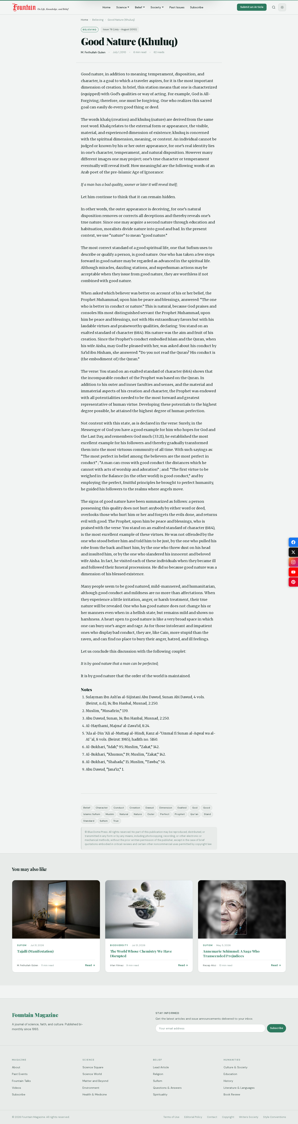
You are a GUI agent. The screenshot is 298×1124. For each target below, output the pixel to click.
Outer (150, 814)
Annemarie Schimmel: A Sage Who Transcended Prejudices (231, 953)
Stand (207, 814)
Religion (158, 1074)
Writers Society (248, 1117)
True (116, 820)
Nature (138, 814)
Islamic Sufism (91, 814)
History (228, 1081)
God (194, 807)
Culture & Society (236, 1067)
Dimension (165, 807)
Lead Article (161, 1067)
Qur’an (194, 814)
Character (102, 807)
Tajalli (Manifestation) (35, 951)
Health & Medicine (95, 1094)
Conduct (119, 807)
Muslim (110, 814)
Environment (91, 1088)
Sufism (104, 820)
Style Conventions (274, 1117)
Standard (88, 820)
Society (156, 7)
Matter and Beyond (95, 1081)
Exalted (182, 807)
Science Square (93, 1067)
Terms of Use (171, 1117)
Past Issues (176, 7)
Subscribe (196, 7)
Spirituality (160, 1094)
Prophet (180, 814)
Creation (135, 807)
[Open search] (274, 7)
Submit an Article (251, 7)
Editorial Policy (193, 1117)
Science (121, 7)
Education (230, 1074)
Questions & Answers (167, 1088)
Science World (92, 1074)
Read (88, 965)
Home (106, 7)
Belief (138, 7)
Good (206, 807)
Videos (16, 1088)
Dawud (150, 807)
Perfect (164, 814)
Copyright (228, 1117)
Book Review (232, 1094)
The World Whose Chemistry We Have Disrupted (141, 953)
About (16, 1067)
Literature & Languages (239, 1088)
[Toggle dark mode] (282, 7)
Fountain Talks (21, 1081)
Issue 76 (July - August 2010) (120, 29)
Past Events (20, 1074)
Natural (124, 814)
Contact (212, 1117)
